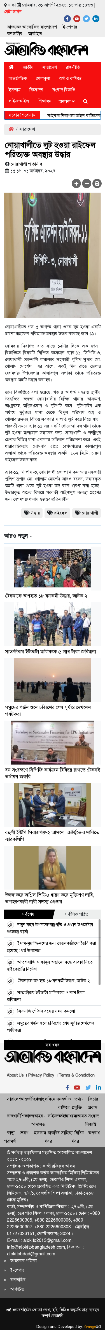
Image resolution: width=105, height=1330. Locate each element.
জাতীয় (28, 67)
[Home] (11, 67)
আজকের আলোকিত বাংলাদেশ (32, 27)
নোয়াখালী (90, 513)
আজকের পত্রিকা (23, 1261)
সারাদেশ (50, 67)
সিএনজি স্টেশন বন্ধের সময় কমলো (46, 1011)
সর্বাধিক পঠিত (76, 914)
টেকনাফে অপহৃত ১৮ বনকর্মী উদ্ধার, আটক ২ (46, 595)
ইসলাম (14, 90)
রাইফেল (60, 513)
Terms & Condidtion (77, 1075)
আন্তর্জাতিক (18, 78)
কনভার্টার (14, 34)
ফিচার (93, 1099)
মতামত (80, 1116)
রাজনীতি (73, 67)
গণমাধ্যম (68, 1116)
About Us (15, 1075)
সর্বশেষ (28, 914)
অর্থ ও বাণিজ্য (70, 78)
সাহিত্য (67, 1133)
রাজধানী (14, 1116)
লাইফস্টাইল (19, 101)
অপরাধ (94, 1133)
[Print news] (97, 183)
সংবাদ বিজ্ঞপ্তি (63, 90)
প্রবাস (92, 1107)
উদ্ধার (35, 513)
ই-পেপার (70, 27)
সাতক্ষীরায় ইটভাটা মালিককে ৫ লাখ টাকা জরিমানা (50, 651)
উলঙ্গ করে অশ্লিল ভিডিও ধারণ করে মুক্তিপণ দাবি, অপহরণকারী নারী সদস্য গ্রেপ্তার (49, 898)
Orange (92, 1327)
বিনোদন (36, 90)
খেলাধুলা (43, 78)
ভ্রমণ (24, 1133)
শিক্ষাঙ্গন (45, 101)
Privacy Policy (41, 1075)
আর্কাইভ (35, 34)
